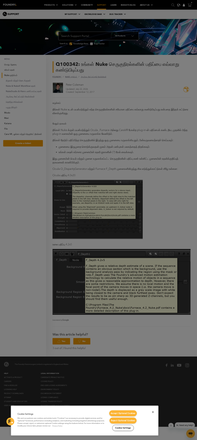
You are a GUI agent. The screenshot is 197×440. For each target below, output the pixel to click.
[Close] (153, 412)
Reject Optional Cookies (123, 420)
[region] (85, 420)
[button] (10, 421)
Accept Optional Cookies (123, 413)
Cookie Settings (123, 428)
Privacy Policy (57, 426)
